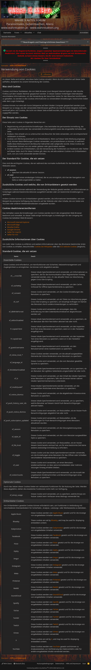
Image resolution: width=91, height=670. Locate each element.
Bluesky (54, 520)
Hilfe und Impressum (73, 663)
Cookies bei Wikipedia (43, 246)
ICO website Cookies (68, 246)
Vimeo (55, 631)
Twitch (55, 624)
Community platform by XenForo (45, 668)
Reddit (55, 587)
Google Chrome (13, 229)
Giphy (55, 550)
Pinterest (56, 579)
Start (84, 663)
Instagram (57, 565)
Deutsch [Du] (20, 663)
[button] (21, 32)
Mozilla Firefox (13, 227)
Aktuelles (28, 32)
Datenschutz (59, 663)
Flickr (55, 542)
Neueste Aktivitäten (9, 36)
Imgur (55, 557)
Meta (55, 572)
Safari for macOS (14, 232)
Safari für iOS (12, 234)
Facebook (57, 535)
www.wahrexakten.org (44, 27)
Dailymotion (58, 527)
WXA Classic (7, 663)
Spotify (56, 602)
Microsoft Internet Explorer (18, 222)
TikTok (55, 609)
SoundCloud (58, 594)
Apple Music (58, 513)
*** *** (44, 42)
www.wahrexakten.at (14, 27)
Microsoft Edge (13, 224)
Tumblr (56, 617)
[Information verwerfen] (87, 42)
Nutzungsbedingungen (45, 663)
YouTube (56, 646)
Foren (16, 32)
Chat (39, 32)
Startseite (7, 32)
